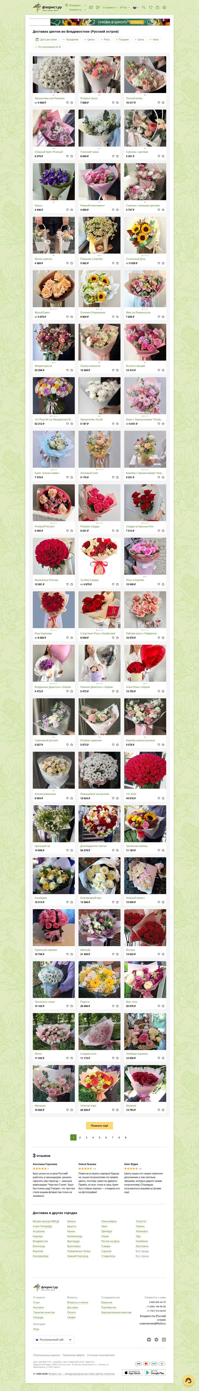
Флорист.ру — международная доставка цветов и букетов (81, 1373)
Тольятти (141, 1221)
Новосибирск (109, 1221)
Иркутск (71, 1226)
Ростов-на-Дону (110, 1241)
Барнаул (38, 1236)
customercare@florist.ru (153, 1323)
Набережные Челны (79, 1251)
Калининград (74, 1236)
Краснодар (73, 1241)
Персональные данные (46, 1355)
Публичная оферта (74, 1355)
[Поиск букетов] (144, 7)
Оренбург (106, 1231)
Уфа (138, 1236)
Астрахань (39, 1231)
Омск (104, 1226)
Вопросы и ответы (77, 1302)
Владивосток (40, 1241)
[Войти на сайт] (164, 7)
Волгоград (39, 1246)
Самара (106, 1246)
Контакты (38, 1307)
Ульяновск (142, 1231)
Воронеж (38, 1251)
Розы (36, 1329)
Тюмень (140, 1226)
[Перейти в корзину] (157, 7)
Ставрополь (108, 1256)
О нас (36, 1302)
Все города (142, 1251)
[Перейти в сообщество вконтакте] (149, 1339)
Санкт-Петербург (42, 1226)
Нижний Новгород (77, 1256)
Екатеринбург (41, 1256)
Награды (38, 1317)
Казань (71, 1231)
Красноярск (74, 1246)
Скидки (71, 1317)
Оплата (71, 1312)
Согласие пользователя (101, 1355)
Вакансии (106, 1302)
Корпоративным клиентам (116, 1312)
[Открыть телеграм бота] (156, 1339)
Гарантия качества (44, 1312)
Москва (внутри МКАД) (46, 1221)
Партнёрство (108, 1307)
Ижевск (71, 1221)
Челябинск (142, 1241)
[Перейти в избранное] (151, 7)
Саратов (106, 1251)
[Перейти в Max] (164, 1339)
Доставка (72, 1307)
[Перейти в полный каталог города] (47, 7)
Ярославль (142, 1246)
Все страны (142, 1256)
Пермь (105, 1236)
